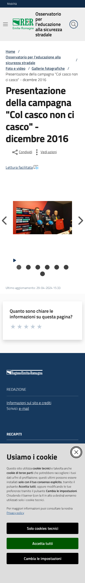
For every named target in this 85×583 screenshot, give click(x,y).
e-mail (24, 408)
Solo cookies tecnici (42, 528)
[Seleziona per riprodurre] (14, 260)
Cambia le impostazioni (42, 558)
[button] (73, 24)
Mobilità (12, 4)
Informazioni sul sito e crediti (29, 403)
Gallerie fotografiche (48, 68)
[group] (42, 217)
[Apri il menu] (5, 24)
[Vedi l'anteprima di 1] (42, 217)
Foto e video (15, 68)
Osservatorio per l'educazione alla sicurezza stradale (33, 60)
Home (10, 51)
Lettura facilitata (19, 167)
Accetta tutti (42, 543)
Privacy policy (15, 512)
